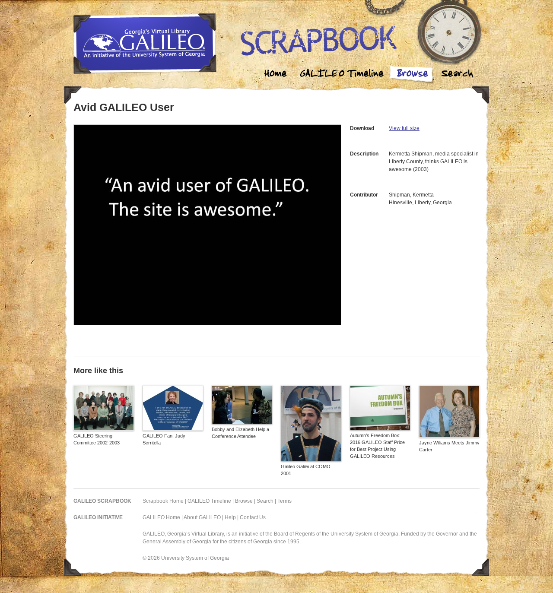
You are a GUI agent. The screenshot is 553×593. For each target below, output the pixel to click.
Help (230, 517)
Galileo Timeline (344, 74)
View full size (404, 128)
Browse (412, 74)
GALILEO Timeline (209, 501)
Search (457, 74)
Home (275, 74)
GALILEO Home (161, 517)
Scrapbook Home (163, 501)
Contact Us (253, 517)
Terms (284, 501)
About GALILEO (202, 517)
